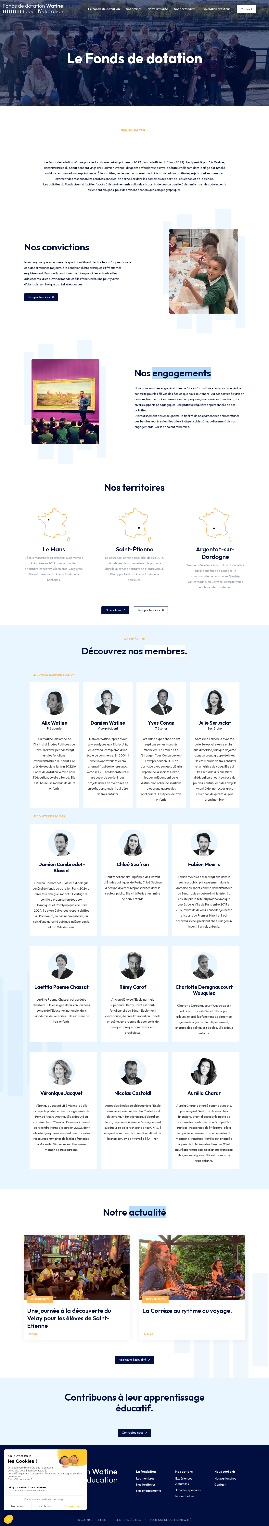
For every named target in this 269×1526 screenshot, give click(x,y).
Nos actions (134, 9)
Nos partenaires (185, 9)
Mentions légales (128, 1520)
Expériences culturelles (183, 1481)
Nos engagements (148, 1491)
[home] (33, 9)
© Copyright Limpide (92, 1520)
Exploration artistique (216, 9)
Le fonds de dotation (104, 9)
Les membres (145, 1478)
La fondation (146, 1471)
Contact (246, 9)
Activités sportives (188, 1490)
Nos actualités (185, 1496)
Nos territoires (146, 1484)
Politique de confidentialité (170, 1520)
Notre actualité (157, 9)
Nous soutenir (224, 1471)
